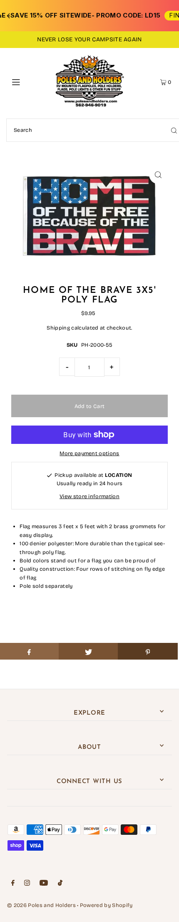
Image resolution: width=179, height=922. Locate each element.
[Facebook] (13, 884)
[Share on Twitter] (88, 651)
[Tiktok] (60, 884)
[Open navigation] (28, 81)
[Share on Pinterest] (147, 651)
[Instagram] (27, 884)
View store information (89, 496)
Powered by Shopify (106, 905)
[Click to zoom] (158, 174)
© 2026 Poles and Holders (41, 905)
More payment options (89, 453)
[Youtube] (44, 884)
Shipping (58, 328)
